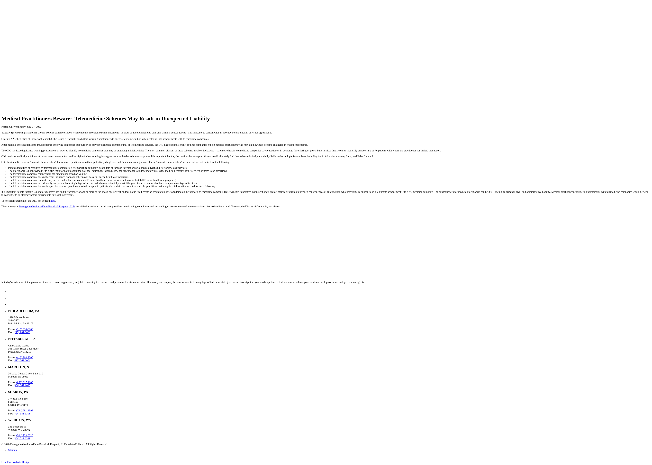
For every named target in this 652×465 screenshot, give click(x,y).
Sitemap (12, 450)
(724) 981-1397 (24, 410)
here (52, 200)
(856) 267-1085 (22, 385)
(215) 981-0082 (22, 332)
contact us (6, 263)
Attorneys (13, 20)
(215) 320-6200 (24, 329)
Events (11, 23)
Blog (10, 17)
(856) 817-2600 (24, 382)
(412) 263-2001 (22, 360)
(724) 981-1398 (22, 413)
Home (11, 8)
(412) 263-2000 (24, 357)
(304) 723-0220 (24, 435)
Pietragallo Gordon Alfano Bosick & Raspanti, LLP (47, 206)
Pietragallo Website (14, 28)
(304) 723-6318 (22, 438)
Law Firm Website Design (15, 462)
